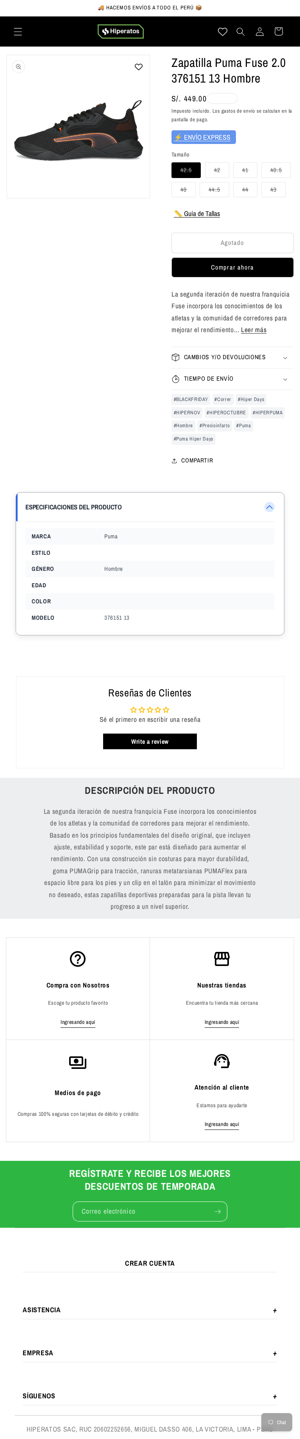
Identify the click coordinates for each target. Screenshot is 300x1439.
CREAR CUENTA (150, 1263)
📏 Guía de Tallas (197, 213)
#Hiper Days (251, 399)
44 (249, 191)
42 (221, 171)
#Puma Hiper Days (194, 438)
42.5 (190, 171)
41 (249, 171)
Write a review (150, 741)
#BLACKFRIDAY (191, 399)
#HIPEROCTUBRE (226, 412)
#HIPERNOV (187, 412)
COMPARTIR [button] (197, 460)
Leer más (253, 329)
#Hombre (183, 425)
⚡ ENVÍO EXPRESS (202, 137)
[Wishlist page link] (222, 31)
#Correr (222, 399)
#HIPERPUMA (268, 412)
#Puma (243, 425)
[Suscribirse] (217, 1212)
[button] (18, 31)
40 (188, 191)
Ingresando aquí (78, 1021)
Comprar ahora (232, 267)
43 (278, 191)
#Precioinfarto (215, 425)
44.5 (219, 191)
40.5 (280, 171)
